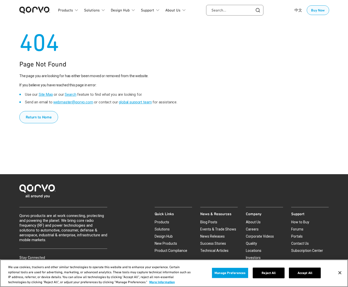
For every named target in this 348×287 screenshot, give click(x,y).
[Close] (339, 272)
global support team (135, 102)
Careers (252, 229)
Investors (253, 258)
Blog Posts (208, 222)
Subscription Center (307, 251)
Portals (297, 236)
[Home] (174, 192)
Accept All (305, 273)
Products (162, 222)
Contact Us (300, 243)
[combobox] (234, 10)
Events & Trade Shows (218, 229)
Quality (251, 243)
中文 (298, 10)
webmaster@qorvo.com (73, 102)
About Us (253, 222)
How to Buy (300, 222)
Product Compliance (171, 251)
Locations (253, 251)
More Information (162, 282)
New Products (166, 243)
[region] (174, 273)
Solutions (162, 229)
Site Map (46, 94)
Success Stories (213, 243)
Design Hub (164, 236)
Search (70, 94)
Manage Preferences (230, 273)
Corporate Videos (260, 236)
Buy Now (318, 10)
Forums (297, 229)
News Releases (212, 236)
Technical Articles (214, 251)
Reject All (269, 273)
